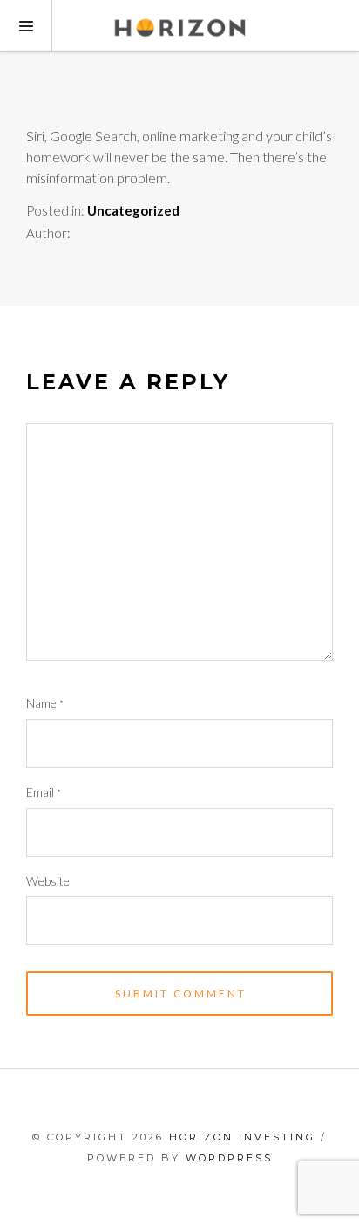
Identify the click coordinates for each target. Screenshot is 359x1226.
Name (45, 702)
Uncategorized (133, 210)
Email (43, 791)
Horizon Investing (242, 1137)
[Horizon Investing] (179, 26)
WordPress (229, 1158)
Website (48, 880)
